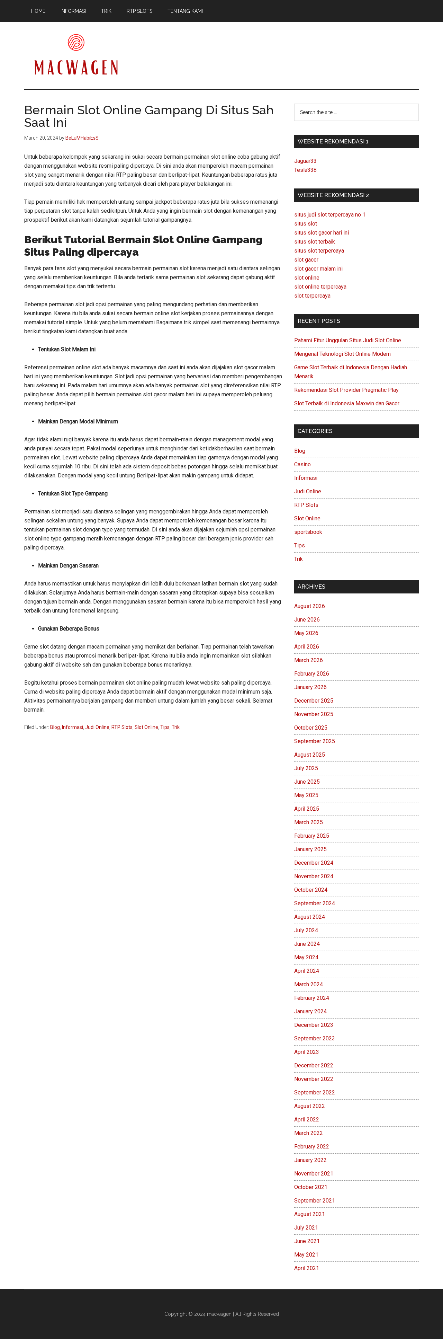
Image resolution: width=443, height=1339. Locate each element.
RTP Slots (122, 727)
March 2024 (308, 984)
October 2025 (310, 727)
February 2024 (311, 998)
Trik (176, 727)
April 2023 (306, 1052)
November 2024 (313, 876)
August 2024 (309, 917)
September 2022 (314, 1092)
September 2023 (314, 1038)
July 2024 (306, 930)
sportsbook (308, 532)
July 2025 (306, 768)
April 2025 (306, 808)
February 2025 (311, 836)
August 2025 (309, 754)
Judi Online (97, 727)
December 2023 (313, 1025)
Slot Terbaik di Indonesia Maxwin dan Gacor (346, 403)
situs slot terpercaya (319, 250)
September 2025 (314, 741)
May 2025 (306, 795)
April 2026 (306, 646)
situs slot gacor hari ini (321, 232)
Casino (302, 464)
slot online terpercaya (320, 286)
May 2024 (306, 957)
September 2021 (314, 1200)
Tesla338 (305, 170)
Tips (165, 727)
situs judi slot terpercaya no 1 (329, 214)
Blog (55, 727)
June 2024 (307, 944)
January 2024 (310, 1011)
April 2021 (306, 1268)
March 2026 (308, 660)
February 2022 (311, 1146)
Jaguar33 (305, 161)
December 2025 (313, 700)
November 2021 (313, 1173)
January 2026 (310, 687)
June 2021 (307, 1241)
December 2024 (313, 863)
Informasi (72, 727)
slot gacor (306, 259)
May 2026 (306, 633)
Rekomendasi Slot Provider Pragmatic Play (346, 390)
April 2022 (306, 1119)
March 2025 (308, 822)
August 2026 (309, 606)
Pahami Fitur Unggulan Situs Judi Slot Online (347, 340)
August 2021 (309, 1214)
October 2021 (310, 1187)
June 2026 (307, 619)
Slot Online (146, 727)
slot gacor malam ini (318, 268)
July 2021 (306, 1227)
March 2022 (308, 1133)
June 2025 (307, 781)
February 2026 (311, 673)
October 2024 (310, 890)
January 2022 (310, 1160)
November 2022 (313, 1079)
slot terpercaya (312, 295)
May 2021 (306, 1254)
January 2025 (310, 849)
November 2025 (313, 714)
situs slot (305, 223)
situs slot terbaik (314, 241)
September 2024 (314, 903)
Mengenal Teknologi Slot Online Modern (342, 354)
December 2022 (313, 1065)
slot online (306, 277)
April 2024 (306, 971)
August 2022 (309, 1106)
